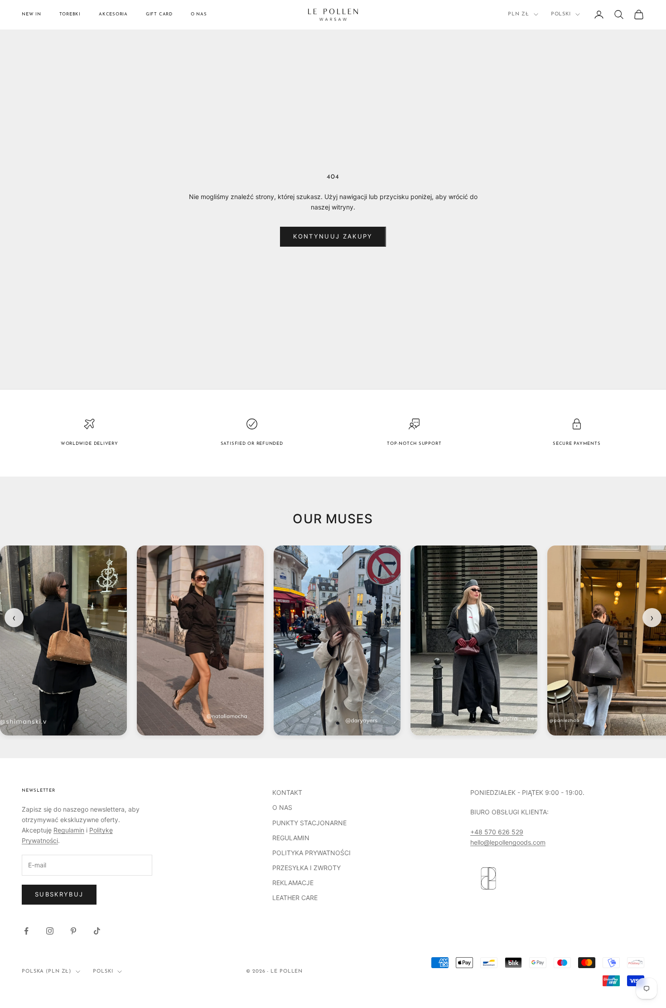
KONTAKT (287, 792)
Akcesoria (113, 14)
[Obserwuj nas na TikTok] (96, 930)
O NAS (282, 807)
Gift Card (159, 14)
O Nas (199, 14)
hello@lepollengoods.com (507, 842)
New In (31, 14)
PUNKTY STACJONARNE (309, 823)
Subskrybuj (59, 894)
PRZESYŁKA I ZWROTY (306, 868)
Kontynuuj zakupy (332, 236)
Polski (561, 14)
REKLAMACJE (293, 882)
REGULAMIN (290, 838)
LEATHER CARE (295, 897)
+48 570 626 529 (496, 832)
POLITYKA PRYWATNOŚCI (311, 853)
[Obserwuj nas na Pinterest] (73, 930)
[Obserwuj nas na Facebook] (26, 930)
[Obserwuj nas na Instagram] (49, 930)
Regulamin (68, 830)
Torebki (70, 14)
